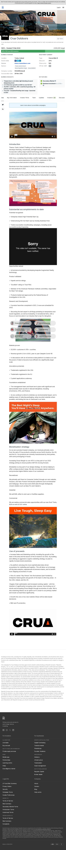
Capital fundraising (39, 742)
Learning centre (7, 763)
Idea (2, 97)
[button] (63, 7)
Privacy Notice (7, 786)
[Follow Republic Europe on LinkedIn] (13, 730)
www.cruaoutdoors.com (22, 63)
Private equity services (9, 751)
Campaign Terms (8, 792)
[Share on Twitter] (2, 104)
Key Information (12, 97)
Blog (35, 789)
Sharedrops (37, 748)
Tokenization (38, 763)
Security (5, 789)
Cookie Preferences (8, 795)
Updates (41, 97)
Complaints (6, 824)
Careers (36, 786)
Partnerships (6, 760)
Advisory (37, 757)
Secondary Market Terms (10, 806)
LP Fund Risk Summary (10, 783)
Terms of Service (8, 801)
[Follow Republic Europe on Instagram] (7, 730)
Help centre (37, 792)
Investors (51, 97)
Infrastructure (38, 760)
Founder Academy (39, 751)
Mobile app (6, 757)
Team (34, 97)
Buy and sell (6, 745)
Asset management (40, 766)
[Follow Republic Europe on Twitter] (10, 730)
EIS (50, 66)
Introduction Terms (8, 809)
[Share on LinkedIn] (2, 109)
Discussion (62, 97)
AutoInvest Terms (8, 812)
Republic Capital (39, 771)
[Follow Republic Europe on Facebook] (4, 730)
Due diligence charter (9, 768)
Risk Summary (7, 804)
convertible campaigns (38, 105)
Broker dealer (38, 774)
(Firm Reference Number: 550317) (43, 829)
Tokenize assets (39, 745)
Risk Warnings (29, 658)
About (36, 783)
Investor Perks (24, 97)
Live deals (5, 742)
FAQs (4, 766)
